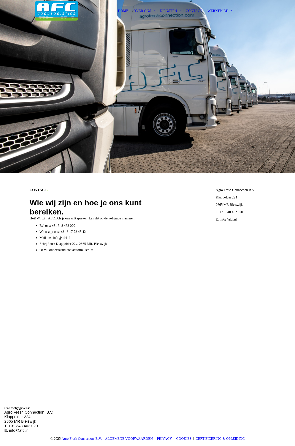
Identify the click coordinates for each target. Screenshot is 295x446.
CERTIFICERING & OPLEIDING (220, 438)
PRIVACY (164, 438)
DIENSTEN (168, 11)
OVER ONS (142, 11)
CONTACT (194, 11)
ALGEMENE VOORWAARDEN (129, 438)
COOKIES (184, 438)
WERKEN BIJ (218, 11)
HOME (123, 11)
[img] (57, 11)
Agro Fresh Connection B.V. (82, 438)
